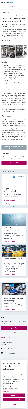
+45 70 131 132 (8, 349)
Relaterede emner (8, 297)
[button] (14, 328)
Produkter (6, 188)
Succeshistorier (7, 12)
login (9, 204)
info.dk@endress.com (9, 353)
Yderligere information (9, 200)
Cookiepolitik (6, 391)
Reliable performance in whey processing (12, 15)
